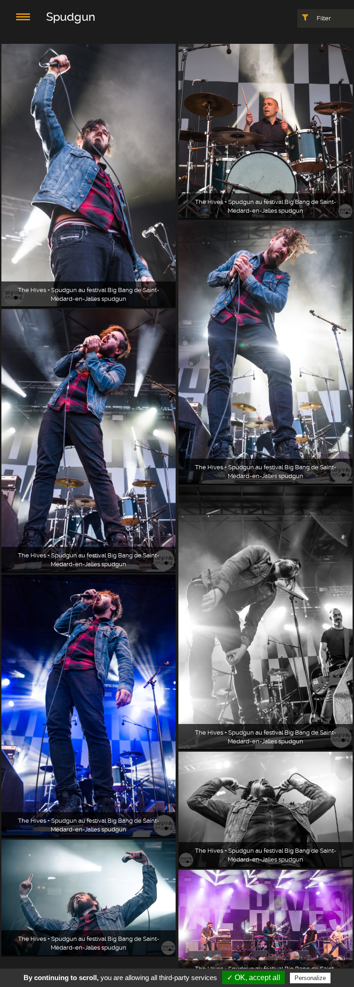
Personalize (310, 978)
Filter (323, 18)
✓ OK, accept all (253, 977)
